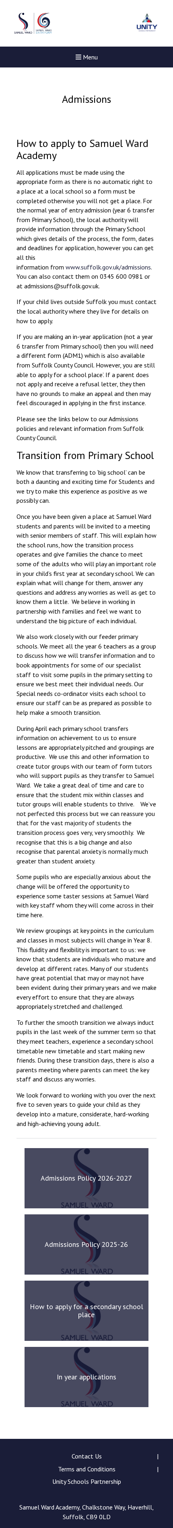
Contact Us (87, 1456)
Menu (89, 57)
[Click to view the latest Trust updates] (147, 23)
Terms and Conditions (86, 1469)
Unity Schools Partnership (86, 1481)
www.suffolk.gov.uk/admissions (108, 267)
